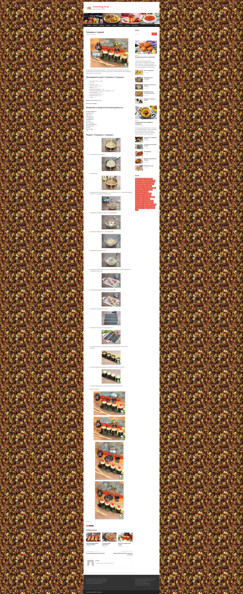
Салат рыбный (148, 193)
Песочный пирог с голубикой (148, 78)
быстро (154, 204)
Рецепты (152, 182)
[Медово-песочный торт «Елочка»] (139, 89)
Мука (154, 180)
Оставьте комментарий (90, 34)
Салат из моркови (147, 186)
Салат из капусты (139, 186)
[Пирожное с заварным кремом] (139, 103)
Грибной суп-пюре (148, 165)
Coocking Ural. (101, 6)
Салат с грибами (147, 195)
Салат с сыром (147, 198)
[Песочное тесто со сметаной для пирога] (139, 96)
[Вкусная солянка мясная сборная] (139, 163)
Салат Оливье (150, 184)
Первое (89, 25)
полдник (137, 208)
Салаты (114, 25)
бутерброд (149, 204)
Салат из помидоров (140, 189)
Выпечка (137, 180)
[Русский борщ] (139, 156)
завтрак (140, 206)
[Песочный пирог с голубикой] (139, 82)
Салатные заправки (140, 193)
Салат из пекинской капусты (149, 187)
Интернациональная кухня (146, 180)
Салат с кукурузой (139, 197)
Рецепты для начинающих (141, 184)
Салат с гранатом (139, 195)
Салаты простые (139, 204)
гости (137, 206)
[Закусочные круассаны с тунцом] (125, 541)
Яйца (145, 204)
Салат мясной (145, 191)
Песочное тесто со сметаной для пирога (149, 92)
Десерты (127, 25)
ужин (137, 209)
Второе (95, 25)
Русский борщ (147, 151)
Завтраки (101, 25)
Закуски (108, 25)
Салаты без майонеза (148, 200)
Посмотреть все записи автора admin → (105, 563)
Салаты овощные (139, 202)
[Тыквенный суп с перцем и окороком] (146, 119)
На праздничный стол (144, 182)
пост (141, 208)
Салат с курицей (139, 198)
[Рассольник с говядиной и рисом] (139, 141)
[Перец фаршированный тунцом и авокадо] (93, 541)
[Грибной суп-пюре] (139, 170)
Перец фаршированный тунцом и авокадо (92, 544)
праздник (146, 208)
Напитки (120, 25)
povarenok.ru (89, 521)
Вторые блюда (149, 178)
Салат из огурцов (139, 187)
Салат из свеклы (148, 189)
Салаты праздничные (148, 202)
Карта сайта (135, 25)
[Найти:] (146, 34)
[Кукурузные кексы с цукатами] (146, 54)
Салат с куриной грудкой (149, 197)
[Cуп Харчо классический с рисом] (139, 149)
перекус (153, 206)
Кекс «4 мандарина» (149, 70)
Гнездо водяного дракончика (106, 544)
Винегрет (143, 178)
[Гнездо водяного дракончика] (109, 541)
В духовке (138, 178)
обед (149, 206)
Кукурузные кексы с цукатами (145, 57)
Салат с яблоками (139, 200)
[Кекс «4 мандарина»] (139, 75)
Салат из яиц (138, 191)
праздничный (151, 208)
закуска (91, 525)
